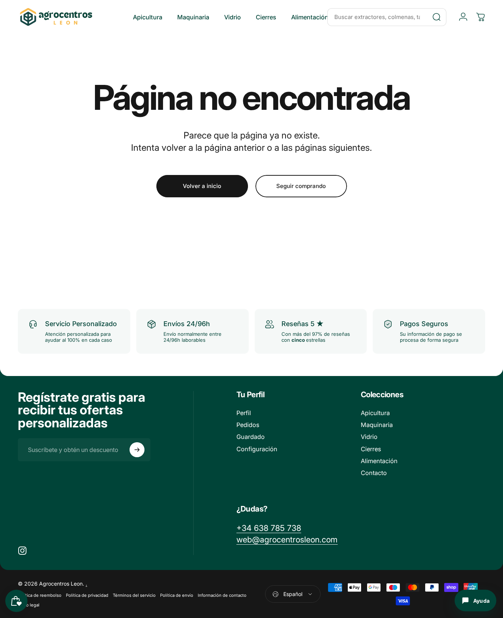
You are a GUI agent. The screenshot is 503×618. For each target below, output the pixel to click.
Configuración (256, 449)
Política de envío (176, 595)
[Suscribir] (137, 449)
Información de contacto (222, 595)
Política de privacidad (87, 595)
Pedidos (247, 425)
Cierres (371, 449)
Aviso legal (28, 605)
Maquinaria (377, 425)
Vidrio (369, 436)
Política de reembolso (39, 595)
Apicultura (375, 413)
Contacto (374, 473)
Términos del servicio (134, 595)
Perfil (243, 413)
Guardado (250, 436)
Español (292, 594)
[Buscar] (436, 17)
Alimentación (379, 461)
